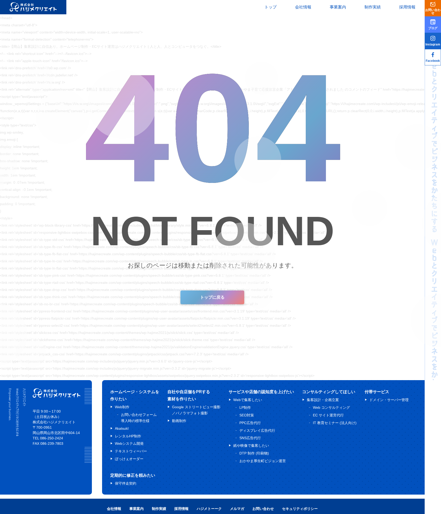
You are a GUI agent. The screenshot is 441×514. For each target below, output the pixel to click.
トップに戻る (212, 297)
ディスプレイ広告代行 (257, 430)
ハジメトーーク (209, 508)
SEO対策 (246, 415)
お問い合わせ (263, 508)
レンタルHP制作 (128, 436)
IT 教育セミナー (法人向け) (335, 422)
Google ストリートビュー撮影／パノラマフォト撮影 (196, 410)
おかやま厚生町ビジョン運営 (262, 461)
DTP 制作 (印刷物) (254, 453)
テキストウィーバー (131, 451)
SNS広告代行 (250, 438)
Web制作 (122, 407)
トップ (270, 7)
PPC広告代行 (250, 422)
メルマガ (237, 508)
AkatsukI (122, 428)
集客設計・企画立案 (323, 400)
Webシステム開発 (129, 443)
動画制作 (179, 420)
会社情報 (303, 7)
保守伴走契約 (125, 483)
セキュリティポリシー (300, 508)
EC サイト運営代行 (328, 415)
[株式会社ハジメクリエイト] (56, 396)
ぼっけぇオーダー (129, 459)
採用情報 (407, 7)
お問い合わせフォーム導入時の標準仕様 (139, 418)
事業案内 (338, 7)
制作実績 (372, 7)
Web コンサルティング (331, 407)
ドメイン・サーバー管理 (389, 400)
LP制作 (245, 407)
